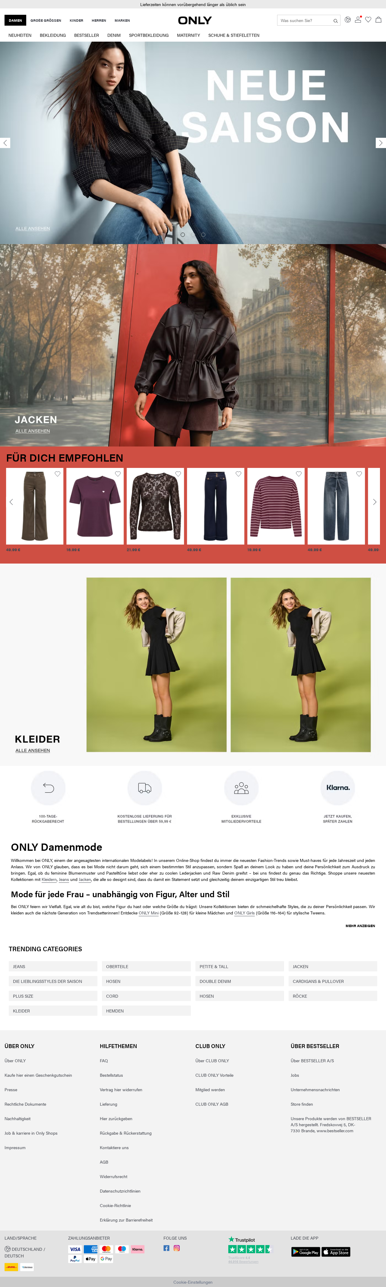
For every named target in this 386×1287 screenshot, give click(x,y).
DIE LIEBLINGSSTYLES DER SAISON (47, 981)
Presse (11, 1089)
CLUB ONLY (210, 1046)
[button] (34, 506)
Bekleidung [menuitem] (53, 35)
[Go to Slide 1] (183, 235)
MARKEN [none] (122, 20)
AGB (104, 1162)
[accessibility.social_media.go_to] (166, 1249)
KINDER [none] (76, 20)
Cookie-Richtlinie (115, 1205)
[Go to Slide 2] (193, 235)
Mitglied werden (210, 1089)
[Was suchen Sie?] (335, 20)
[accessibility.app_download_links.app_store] (336, 1257)
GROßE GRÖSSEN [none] (45, 20)
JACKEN (300, 966)
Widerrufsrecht (113, 1176)
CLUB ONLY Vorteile (214, 1075)
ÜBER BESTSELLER (315, 1046)
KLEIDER (21, 1011)
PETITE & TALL (214, 966)
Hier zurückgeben (116, 1118)
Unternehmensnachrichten (315, 1089)
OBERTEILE (117, 966)
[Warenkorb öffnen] (378, 20)
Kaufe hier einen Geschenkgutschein (38, 1075)
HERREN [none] (99, 20)
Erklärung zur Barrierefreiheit (126, 1220)
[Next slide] (381, 143)
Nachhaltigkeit (17, 1118)
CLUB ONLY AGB (211, 1104)
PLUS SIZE (23, 996)
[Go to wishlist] (368, 21)
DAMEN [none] (15, 20)
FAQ (104, 1060)
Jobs (295, 1075)
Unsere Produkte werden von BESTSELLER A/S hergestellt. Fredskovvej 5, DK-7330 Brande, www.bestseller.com (331, 1124)
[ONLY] (195, 23)
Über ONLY (19, 1046)
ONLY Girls (244, 913)
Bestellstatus (111, 1075)
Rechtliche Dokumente (25, 1104)
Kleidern (49, 879)
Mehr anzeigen (360, 925)
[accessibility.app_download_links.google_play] (306, 1257)
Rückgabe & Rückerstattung (126, 1133)
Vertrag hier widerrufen (121, 1089)
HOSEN (113, 981)
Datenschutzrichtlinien (120, 1191)
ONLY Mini (149, 913)
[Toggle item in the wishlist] (57, 474)
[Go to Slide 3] (203, 235)
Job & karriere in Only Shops (31, 1133)
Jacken (85, 879)
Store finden (302, 1104)
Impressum (15, 1147)
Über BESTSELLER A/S (312, 1060)
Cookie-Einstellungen (193, 1282)
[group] (34, 513)
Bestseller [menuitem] (86, 35)
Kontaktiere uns (114, 1147)
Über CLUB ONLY (212, 1060)
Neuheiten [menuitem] (19, 35)
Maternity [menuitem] (188, 35)
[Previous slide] (5, 143)
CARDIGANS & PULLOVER (318, 981)
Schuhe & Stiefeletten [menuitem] (233, 35)
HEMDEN (115, 1011)
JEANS (19, 966)
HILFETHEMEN (118, 1046)
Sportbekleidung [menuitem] (149, 35)
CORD (112, 996)
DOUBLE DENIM (215, 981)
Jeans (64, 879)
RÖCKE (300, 996)
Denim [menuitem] (114, 35)
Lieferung (108, 1104)
